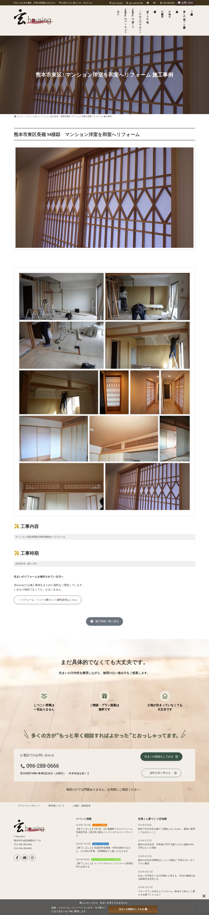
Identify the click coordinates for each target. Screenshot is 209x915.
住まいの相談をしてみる (131, 909)
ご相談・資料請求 (81, 806)
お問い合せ (187, 2)
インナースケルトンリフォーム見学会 (106, 859)
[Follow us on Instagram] (32, 858)
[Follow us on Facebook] (17, 858)
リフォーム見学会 (99, 825)
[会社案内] (176, 21)
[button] (47, 600)
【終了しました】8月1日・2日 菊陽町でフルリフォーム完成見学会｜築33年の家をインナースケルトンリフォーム (104, 832)
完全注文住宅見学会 (100, 844)
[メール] (24, 858)
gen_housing (117, 3)
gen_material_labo (136, 3)
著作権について (56, 806)
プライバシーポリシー (29, 806)
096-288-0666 (42, 766)
